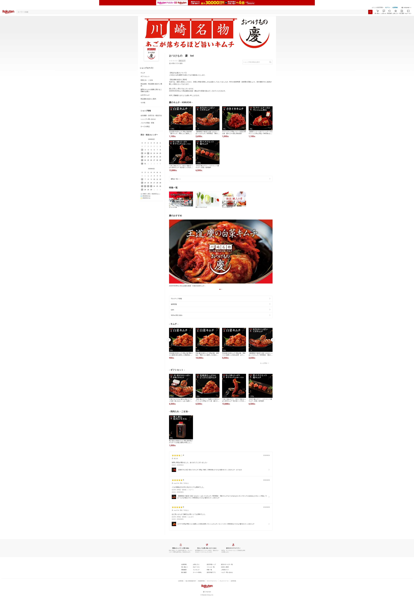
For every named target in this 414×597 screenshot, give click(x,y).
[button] (406, 7)
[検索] (370, 12)
